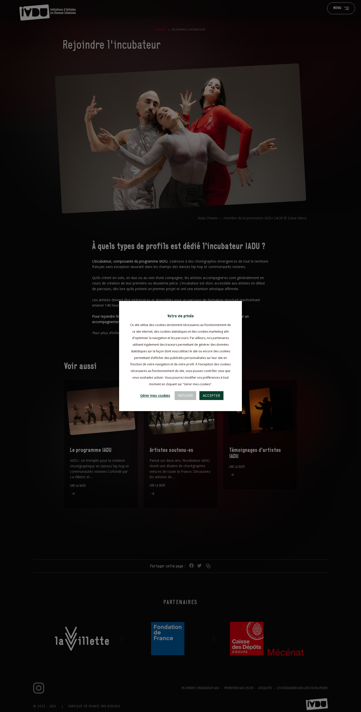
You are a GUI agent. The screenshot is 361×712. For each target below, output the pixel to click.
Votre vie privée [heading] (180, 316)
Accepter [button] (211, 395)
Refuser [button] (185, 395)
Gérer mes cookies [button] (155, 395)
